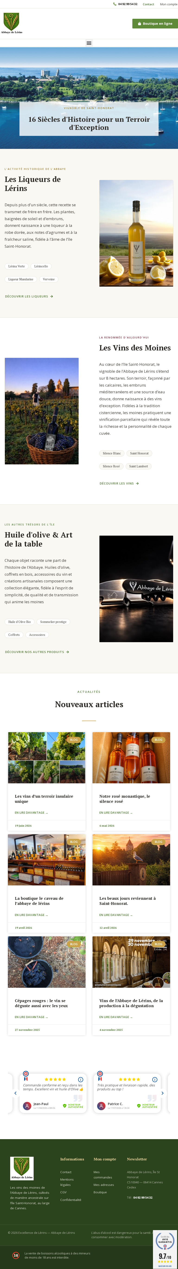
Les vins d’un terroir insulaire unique (44, 799)
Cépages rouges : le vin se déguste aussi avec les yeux (41, 1003)
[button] (89, 43)
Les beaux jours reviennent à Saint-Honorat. (127, 901)
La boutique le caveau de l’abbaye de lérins (39, 901)
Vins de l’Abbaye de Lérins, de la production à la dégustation (131, 1003)
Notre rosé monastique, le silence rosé (124, 799)
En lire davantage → (31, 813)
